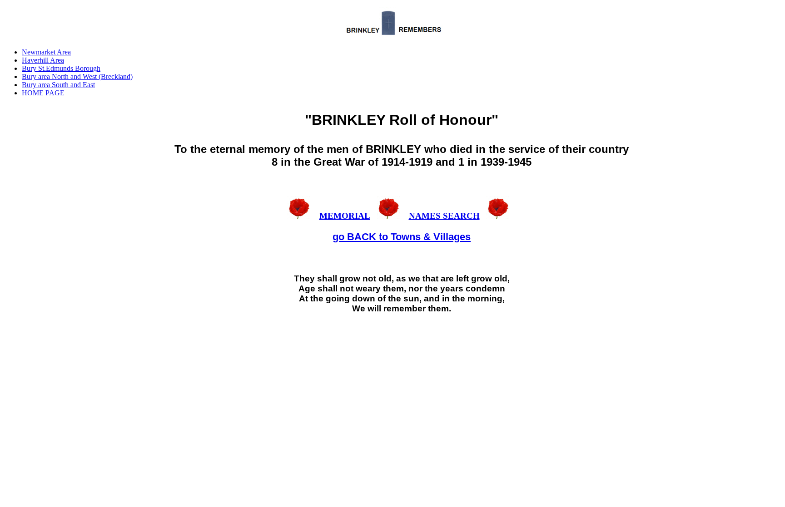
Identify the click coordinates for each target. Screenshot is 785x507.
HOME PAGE (43, 93)
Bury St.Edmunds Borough (61, 68)
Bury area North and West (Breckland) (77, 76)
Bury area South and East (58, 85)
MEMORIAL (344, 216)
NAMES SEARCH (444, 216)
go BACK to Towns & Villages (402, 236)
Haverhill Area (43, 60)
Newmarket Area (46, 52)
